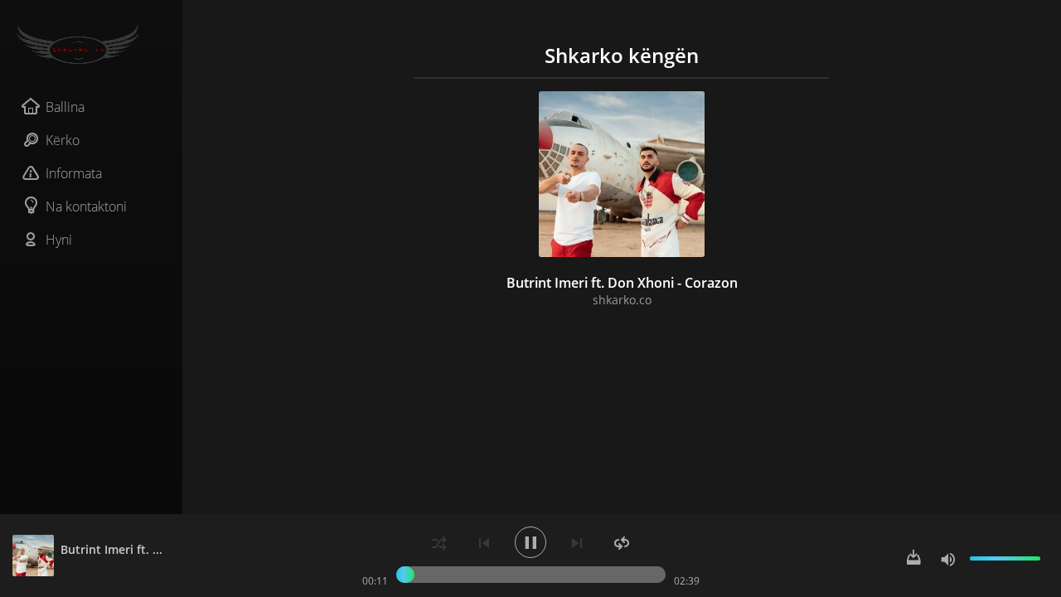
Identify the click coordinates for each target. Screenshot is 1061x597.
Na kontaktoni (86, 206)
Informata (74, 173)
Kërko (63, 140)
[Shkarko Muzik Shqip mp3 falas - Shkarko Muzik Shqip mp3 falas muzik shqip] (91, 43)
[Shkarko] (913, 558)
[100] (948, 559)
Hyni (59, 240)
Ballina (65, 107)
